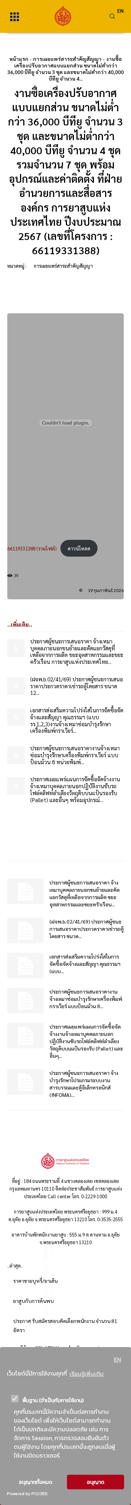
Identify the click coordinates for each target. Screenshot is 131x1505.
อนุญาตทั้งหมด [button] (35, 1482)
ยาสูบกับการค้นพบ (33, 1300)
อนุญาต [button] (95, 1482)
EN (117, 1359)
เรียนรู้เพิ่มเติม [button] (87, 1373)
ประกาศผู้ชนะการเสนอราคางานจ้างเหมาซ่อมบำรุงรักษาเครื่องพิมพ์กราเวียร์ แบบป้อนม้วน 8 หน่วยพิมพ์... (75, 754)
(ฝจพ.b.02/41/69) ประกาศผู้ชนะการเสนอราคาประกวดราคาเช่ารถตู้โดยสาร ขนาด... (86, 928)
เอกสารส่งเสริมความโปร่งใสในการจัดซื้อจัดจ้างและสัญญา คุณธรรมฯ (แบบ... (84, 963)
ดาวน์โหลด (79, 548)
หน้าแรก (18, 58)
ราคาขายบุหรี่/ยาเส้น (35, 1280)
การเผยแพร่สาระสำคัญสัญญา (67, 58)
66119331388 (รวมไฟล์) (32, 548)
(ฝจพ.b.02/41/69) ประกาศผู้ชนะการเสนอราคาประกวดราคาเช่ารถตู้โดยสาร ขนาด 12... (76, 686)
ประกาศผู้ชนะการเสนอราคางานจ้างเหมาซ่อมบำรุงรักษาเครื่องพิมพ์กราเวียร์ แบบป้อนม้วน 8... (85, 998)
